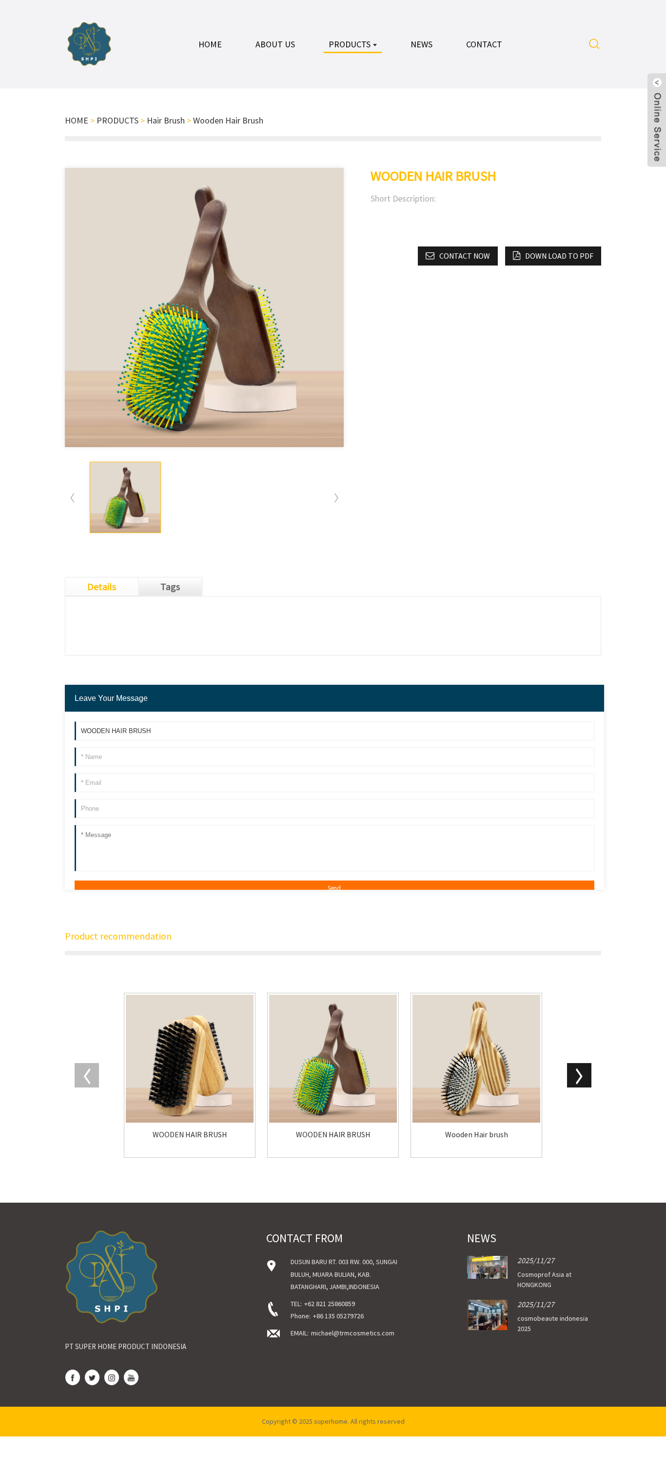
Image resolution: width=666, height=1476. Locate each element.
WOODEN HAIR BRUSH (190, 1134)
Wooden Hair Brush (228, 120)
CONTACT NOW (464, 256)
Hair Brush (166, 120)
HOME (76, 120)
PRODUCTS (117, 120)
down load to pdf (559, 256)
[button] (336, 497)
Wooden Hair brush (476, 1134)
